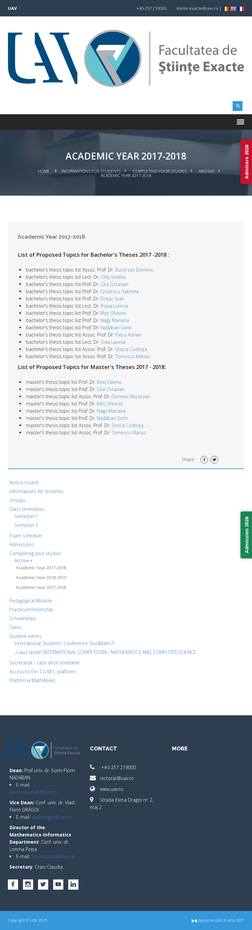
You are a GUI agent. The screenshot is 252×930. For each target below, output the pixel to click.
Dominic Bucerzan (131, 396)
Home (44, 171)
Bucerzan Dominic (134, 270)
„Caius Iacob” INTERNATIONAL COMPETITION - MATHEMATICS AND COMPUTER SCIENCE (105, 652)
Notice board (24, 482)
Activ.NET (235, 920)
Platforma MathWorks (32, 680)
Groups (17, 500)
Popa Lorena (114, 306)
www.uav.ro (111, 789)
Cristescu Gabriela (119, 291)
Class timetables (27, 509)
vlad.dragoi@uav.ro (52, 817)
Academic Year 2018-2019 (41, 577)
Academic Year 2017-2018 (41, 568)
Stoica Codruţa (131, 349)
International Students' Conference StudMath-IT (64, 643)
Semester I (25, 516)
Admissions (22, 544)
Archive (207, 171)
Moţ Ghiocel (113, 313)
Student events (25, 636)
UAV (12, 8)
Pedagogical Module (31, 600)
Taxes (16, 627)
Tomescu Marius (132, 356)
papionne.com (209, 920)
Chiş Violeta (113, 277)
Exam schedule (26, 535)
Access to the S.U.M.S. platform (42, 671)
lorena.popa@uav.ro (53, 856)
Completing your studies (160, 171)
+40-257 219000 (118, 767)
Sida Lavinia (113, 342)
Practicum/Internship (31, 609)
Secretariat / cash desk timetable (45, 663)
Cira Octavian (114, 284)
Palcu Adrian (128, 335)
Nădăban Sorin (116, 327)
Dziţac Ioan (112, 298)
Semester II (26, 525)
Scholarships (23, 618)
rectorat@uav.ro (117, 778)
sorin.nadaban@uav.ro (33, 792)
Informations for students (91, 171)
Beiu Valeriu (109, 382)
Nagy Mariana (114, 320)
